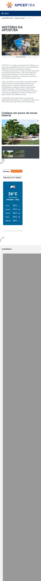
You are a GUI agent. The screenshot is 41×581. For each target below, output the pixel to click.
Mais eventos (16, 171)
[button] (37, 121)
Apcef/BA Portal (7, 18)
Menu (6, 13)
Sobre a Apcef (20, 18)
